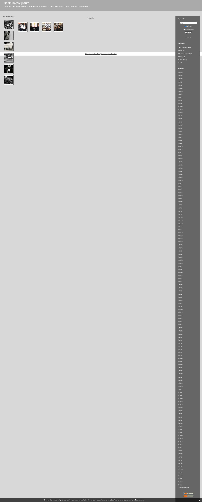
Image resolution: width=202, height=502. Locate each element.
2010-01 (180, 389)
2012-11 (180, 306)
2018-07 (180, 183)
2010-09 (180, 368)
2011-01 (180, 355)
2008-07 (180, 444)
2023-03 (180, 91)
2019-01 (180, 165)
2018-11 (180, 171)
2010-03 (180, 386)
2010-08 (180, 371)
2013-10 (180, 294)
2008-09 (180, 438)
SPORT (180, 63)
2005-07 (180, 484)
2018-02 (180, 195)
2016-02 (180, 245)
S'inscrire (189, 26)
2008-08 (180, 441)
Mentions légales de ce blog (109, 54)
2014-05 (180, 281)
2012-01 (180, 334)
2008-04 (180, 451)
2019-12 (180, 140)
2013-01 (180, 303)
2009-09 (180, 401)
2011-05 (180, 352)
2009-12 (180, 392)
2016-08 (180, 235)
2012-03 (180, 328)
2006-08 (180, 481)
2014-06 (180, 278)
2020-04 (180, 131)
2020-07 (180, 125)
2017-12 (180, 202)
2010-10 (180, 364)
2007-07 (180, 466)
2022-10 (180, 106)
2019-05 (180, 155)
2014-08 (180, 275)
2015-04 (180, 263)
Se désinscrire (189, 29)
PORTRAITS (181, 56)
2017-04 (180, 220)
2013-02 (180, 300)
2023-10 (180, 88)
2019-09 (180, 146)
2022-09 (180, 109)
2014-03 (180, 285)
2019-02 (180, 162)
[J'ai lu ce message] (200, 500)
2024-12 (180, 79)
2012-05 (180, 321)
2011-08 (180, 343)
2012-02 (180, 331)
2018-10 (180, 174)
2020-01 (180, 137)
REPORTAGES (182, 59)
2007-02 (180, 472)
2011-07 (180, 346)
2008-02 (180, 454)
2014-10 (180, 272)
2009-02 (180, 423)
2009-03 (180, 420)
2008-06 (180, 447)
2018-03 (180, 192)
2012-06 (180, 318)
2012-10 (180, 309)
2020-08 (180, 122)
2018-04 (180, 189)
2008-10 (180, 435)
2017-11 (180, 205)
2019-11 (180, 143)
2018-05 (180, 186)
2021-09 (180, 116)
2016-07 (180, 238)
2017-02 (180, 226)
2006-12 (180, 478)
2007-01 (180, 475)
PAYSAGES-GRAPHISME (185, 53)
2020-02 (180, 134)
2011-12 (180, 337)
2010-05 (180, 380)
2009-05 (180, 414)
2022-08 (180, 112)
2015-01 (180, 266)
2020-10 (180, 119)
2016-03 (180, 241)
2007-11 (180, 457)
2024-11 (180, 82)
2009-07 (180, 408)
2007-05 (180, 469)
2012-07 (180, 315)
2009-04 (180, 417)
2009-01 (180, 426)
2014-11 (180, 269)
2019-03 (180, 159)
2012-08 (180, 312)
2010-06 (180, 377)
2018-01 (180, 198)
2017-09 (180, 211)
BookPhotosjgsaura (16, 3)
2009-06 (180, 411)
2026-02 (180, 76)
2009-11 (180, 395)
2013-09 (180, 297)
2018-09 (180, 177)
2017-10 (180, 208)
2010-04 (180, 383)
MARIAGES (181, 50)
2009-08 (180, 404)
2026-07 (180, 73)
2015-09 (180, 257)
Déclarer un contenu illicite (92, 54)
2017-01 (180, 229)
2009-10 (180, 398)
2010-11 (180, 361)
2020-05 (180, 128)
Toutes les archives (183, 487)
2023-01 (180, 97)
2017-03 (180, 223)
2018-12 (180, 168)
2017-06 (180, 217)
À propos (188, 37)
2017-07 (180, 214)
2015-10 (180, 254)
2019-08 (180, 149)
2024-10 (180, 85)
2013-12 (180, 288)
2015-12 (180, 248)
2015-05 (180, 260)
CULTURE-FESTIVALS (184, 47)
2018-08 (180, 180)
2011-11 (180, 340)
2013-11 (180, 291)
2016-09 (180, 232)
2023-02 (180, 94)
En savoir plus (139, 500)
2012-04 (180, 324)
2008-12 (180, 429)
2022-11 (180, 103)
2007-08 (180, 463)
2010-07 (180, 374)
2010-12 (180, 358)
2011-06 (180, 349)
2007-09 (180, 460)
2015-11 (180, 251)
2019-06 (180, 152)
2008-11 (180, 432)
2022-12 (180, 100)
